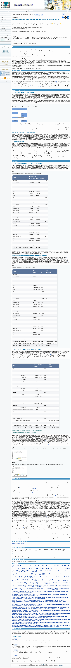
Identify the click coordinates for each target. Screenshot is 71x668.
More (45, 31)
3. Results (5, 49)
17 (51, 483)
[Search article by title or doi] (8, 40)
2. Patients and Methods (5, 48)
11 (57, 82)
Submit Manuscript (19, 11)
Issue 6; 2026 (3, 19)
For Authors (11, 11)
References (5, 55)
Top (5, 45)
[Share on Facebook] (63, 17)
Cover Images (4, 33)
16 (41, 86)
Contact (30, 11)
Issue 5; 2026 (3, 21)
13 (30, 85)
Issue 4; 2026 (3, 24)
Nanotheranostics (5, 69)
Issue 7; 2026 (3, 17)
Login (26, 11)
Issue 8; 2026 (3, 15)
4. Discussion (5, 50)
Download (25, 43)
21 (25, 527)
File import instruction (32, 43)
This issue (37, 14)
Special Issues (4, 37)
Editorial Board (4, 30)
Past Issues (3, 28)
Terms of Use (60, 665)
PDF (63, 14)
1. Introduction (5, 46)
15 (56, 81)
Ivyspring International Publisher (39, 664)
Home (2, 11)
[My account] (69, 11)
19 (23, 527)
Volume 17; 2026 (4, 26)
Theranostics (5, 64)
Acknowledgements (5, 54)
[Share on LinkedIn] (68, 17)
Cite (42, 14)
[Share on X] (65, 17)
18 (32, 492)
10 (56, 82)
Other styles (19, 40)
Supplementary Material (5, 52)
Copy (14, 40)
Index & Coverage (4, 35)
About (6, 11)
